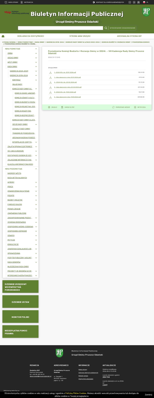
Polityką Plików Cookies (75, 393)
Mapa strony (13, 2)
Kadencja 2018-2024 (55, 42)
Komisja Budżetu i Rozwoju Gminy (116, 42)
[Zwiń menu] (36, 49)
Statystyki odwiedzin (86, 379)
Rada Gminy (39, 42)
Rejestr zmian (83, 376)
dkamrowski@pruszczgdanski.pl (40, 376)
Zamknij (148, 395)
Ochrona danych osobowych (88, 373)
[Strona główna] (3, 36)
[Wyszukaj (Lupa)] (105, 28)
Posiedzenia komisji (140, 42)
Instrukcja (28, 2)
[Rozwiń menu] (36, 53)
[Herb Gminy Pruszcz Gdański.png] (146, 12)
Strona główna (9, 42)
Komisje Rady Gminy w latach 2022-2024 (83, 42)
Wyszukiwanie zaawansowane (122, 28)
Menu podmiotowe (25, 42)
